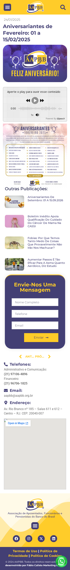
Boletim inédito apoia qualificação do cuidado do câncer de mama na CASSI (45, 221)
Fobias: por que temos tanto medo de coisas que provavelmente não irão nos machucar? (45, 242)
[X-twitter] (41, 538)
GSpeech (61, 119)
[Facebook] (16, 538)
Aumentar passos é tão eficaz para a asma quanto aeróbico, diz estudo (46, 263)
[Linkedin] (53, 538)
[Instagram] (28, 538)
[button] (63, 7)
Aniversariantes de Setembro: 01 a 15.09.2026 (45, 198)
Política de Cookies (46, 556)
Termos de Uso (25, 551)
